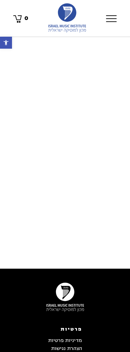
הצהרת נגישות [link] (66, 348)
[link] (6, 43)
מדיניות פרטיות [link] (65, 340)
